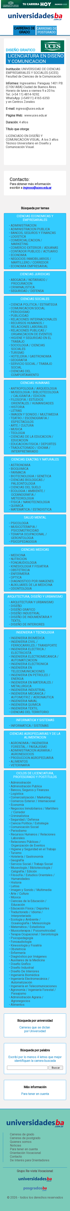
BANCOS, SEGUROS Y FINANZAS (33, 233)
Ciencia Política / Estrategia (29, 823)
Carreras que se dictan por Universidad (35, 1029)
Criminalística (20, 816)
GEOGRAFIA (19, 360)
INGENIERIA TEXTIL (24, 708)
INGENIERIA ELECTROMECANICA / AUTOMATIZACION (35, 658)
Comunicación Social (25, 827)
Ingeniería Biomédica (25, 975)
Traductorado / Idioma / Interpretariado (27, 914)
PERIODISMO (20, 312)
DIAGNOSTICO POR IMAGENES (32, 581)
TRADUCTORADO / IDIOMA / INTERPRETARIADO (30, 449)
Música (16, 897)
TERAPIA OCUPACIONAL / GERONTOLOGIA (29, 536)
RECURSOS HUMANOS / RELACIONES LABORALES (29, 325)
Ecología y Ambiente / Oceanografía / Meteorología (30, 921)
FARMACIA (18, 472)
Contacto (16, 1156)
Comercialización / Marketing (31, 797)
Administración (21, 782)
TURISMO (17, 353)
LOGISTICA (18, 236)
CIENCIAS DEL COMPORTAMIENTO (25, 373)
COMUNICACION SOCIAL (28, 308)
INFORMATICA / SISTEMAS (30, 726)
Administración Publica (26, 786)
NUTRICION (19, 559)
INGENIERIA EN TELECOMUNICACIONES (28, 669)
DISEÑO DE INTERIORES (28, 624)
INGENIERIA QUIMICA (26, 704)
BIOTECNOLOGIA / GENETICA (31, 476)
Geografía (17, 860)
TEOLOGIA (18, 433)
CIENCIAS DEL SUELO (26, 487)
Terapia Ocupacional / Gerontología (34, 934)
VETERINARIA (20, 765)
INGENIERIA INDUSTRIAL (28, 690)
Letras (15, 886)
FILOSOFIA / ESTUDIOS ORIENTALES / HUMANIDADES (32, 401)
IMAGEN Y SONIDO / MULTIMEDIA (34, 414)
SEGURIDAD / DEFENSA (27, 291)
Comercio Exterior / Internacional (33, 801)
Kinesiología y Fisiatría (26, 945)
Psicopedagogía (22, 938)
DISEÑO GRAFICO (23, 609)
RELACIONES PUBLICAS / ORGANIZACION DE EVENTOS (31, 332)
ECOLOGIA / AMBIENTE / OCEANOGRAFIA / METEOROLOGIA (28, 494)
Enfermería (18, 953)
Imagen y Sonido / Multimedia (31, 890)
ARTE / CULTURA (22, 425)
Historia (16, 882)
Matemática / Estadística (28, 927)
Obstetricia (18, 949)
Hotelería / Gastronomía (27, 856)
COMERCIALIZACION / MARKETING (26, 242)
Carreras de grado (22, 1134)
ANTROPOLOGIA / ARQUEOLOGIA (34, 388)
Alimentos (17, 1004)
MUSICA (16, 429)
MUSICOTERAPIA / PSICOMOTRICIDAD (25, 528)
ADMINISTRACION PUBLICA (30, 229)
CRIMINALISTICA (23, 287)
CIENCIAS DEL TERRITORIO (30, 712)
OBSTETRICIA (20, 570)
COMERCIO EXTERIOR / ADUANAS (34, 248)
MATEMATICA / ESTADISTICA (31, 509)
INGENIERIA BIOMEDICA (28, 638)
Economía (17, 805)
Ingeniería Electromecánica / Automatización (30, 980)
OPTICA (16, 577)
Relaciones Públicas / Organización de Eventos (28, 843)
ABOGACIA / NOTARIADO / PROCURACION (29, 281)
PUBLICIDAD (20, 316)
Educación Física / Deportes (30, 908)
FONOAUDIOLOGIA (24, 562)
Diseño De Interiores (25, 971)
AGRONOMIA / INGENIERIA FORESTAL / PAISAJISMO (29, 745)
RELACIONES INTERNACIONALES (34, 319)
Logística (17, 794)
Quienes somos (21, 1142)
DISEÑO (16, 606)
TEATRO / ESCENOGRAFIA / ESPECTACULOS (30, 420)
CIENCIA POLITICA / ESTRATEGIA (34, 304)
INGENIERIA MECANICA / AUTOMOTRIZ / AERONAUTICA (32, 695)
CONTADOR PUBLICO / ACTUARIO (34, 251)
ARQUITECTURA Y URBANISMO (32, 602)
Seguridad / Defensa (25, 819)
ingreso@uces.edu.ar (37, 188)
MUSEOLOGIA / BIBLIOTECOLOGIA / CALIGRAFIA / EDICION (35, 394)
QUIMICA (17, 506)
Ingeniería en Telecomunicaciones (34, 986)
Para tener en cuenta (35, 1094)
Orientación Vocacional (25, 1153)
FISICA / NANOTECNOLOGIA (30, 502)
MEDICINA (18, 555)
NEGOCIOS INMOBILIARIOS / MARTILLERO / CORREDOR (31, 260)
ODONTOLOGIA (21, 588)
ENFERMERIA (20, 574)
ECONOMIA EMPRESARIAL (29, 266)
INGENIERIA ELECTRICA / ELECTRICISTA (28, 651)
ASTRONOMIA (20, 465)
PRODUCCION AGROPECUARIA (32, 758)
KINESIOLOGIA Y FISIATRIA (29, 566)
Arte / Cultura (20, 893)
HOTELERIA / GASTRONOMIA (31, 356)
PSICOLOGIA (19, 523)
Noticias (15, 1145)
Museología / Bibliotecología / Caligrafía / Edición (31, 869)
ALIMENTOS (19, 761)
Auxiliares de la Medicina (28, 960)
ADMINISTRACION (23, 225)
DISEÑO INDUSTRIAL (25, 613)
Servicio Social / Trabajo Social (32, 864)
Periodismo (19, 831)
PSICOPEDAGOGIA (24, 541)
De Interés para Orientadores (29, 1160)
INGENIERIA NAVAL (24, 701)
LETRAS (16, 411)
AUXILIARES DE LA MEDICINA (31, 585)
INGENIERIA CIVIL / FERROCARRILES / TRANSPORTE (34, 643)
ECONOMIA (18, 255)
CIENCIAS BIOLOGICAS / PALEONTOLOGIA (28, 481)
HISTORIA (17, 407)
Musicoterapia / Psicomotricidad (33, 930)
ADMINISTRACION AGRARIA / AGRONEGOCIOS (31, 752)
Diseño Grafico (21, 964)
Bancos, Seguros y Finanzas (30, 790)
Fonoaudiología (21, 942)
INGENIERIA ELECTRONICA (29, 664)
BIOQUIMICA (19, 469)
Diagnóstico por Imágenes (29, 956)
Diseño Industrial (22, 967)
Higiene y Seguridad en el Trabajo (33, 849)
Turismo (16, 853)
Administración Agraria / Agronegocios (27, 999)
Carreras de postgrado (47, 30)
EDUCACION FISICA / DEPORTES (33, 444)
